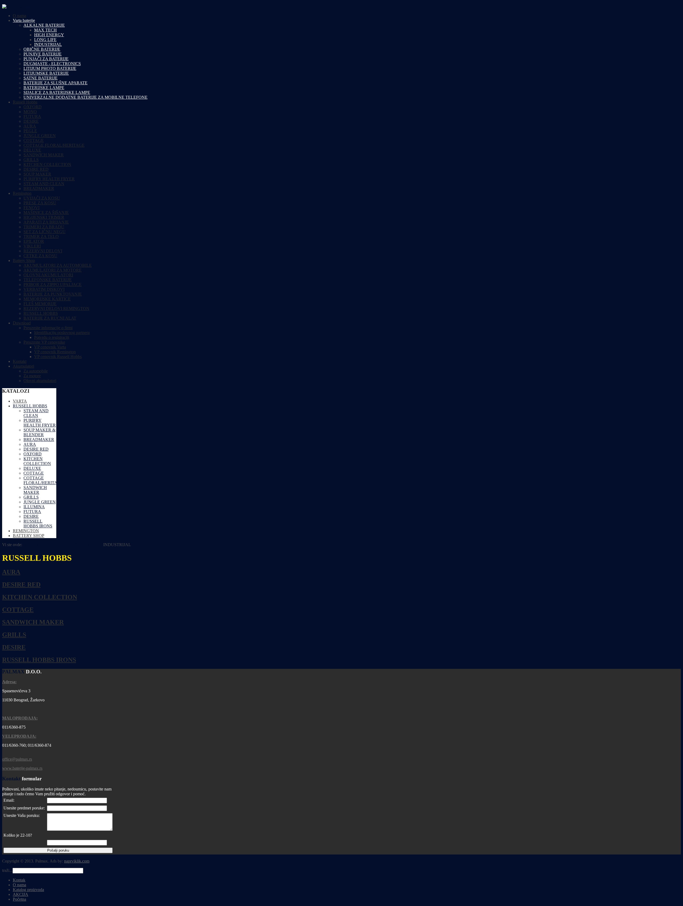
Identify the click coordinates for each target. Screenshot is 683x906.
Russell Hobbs (25, 102)
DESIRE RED (36, 169)
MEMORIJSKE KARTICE (47, 299)
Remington (22, 193)
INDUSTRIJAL (48, 44)
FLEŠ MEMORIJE (40, 303)
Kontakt (19, 361)
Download (22, 323)
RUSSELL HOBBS (40, 313)
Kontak (19, 880)
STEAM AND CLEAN (43, 183)
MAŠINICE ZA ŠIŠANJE (46, 212)
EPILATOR (33, 241)
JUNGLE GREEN (39, 135)
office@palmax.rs (17, 759)
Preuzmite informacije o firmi (48, 327)
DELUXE (32, 150)
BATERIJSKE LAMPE (43, 87)
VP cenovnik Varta (50, 347)
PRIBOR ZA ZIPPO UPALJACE (52, 284)
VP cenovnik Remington (55, 351)
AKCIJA (20, 894)
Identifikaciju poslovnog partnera (62, 332)
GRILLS (31, 159)
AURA (29, 126)
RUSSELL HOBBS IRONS (39, 659)
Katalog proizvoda (28, 889)
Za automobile (35, 371)
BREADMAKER (38, 188)
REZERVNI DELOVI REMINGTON (56, 308)
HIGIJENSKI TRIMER (43, 217)
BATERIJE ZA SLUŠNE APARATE (55, 83)
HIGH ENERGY (49, 35)
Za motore (32, 375)
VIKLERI (32, 246)
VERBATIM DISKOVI (44, 289)
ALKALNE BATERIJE (44, 25)
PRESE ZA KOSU (39, 203)
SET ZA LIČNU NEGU (44, 231)
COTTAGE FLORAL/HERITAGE (54, 145)
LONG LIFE (45, 39)
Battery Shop (24, 260)
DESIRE (31, 121)
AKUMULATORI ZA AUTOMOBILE (57, 265)
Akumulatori (23, 366)
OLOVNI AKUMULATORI (48, 275)
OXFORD (32, 107)
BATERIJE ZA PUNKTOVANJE (52, 294)
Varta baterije (24, 20)
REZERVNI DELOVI (42, 251)
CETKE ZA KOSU (40, 255)
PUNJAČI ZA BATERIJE (46, 59)
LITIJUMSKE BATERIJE (46, 73)
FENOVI (31, 207)
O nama (19, 15)
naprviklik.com (76, 861)
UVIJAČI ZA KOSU (41, 198)
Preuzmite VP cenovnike (44, 342)
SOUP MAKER (37, 174)
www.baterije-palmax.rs (22, 768)
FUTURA (32, 116)
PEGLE (30, 131)
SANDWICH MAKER (43, 155)
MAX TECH (45, 30)
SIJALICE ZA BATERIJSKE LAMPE (56, 92)
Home (28, 544)
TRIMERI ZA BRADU (43, 227)
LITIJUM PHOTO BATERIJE (49, 68)
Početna (19, 899)
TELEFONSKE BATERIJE (47, 279)
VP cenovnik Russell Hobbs (58, 356)
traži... (7, 870)
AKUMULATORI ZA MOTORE (52, 270)
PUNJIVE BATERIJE (42, 54)
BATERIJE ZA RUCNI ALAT (49, 318)
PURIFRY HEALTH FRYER (49, 179)
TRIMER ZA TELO (41, 236)
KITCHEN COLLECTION (47, 164)
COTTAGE (33, 140)
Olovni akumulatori (39, 380)
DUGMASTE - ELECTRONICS (52, 63)
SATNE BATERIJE (40, 78)
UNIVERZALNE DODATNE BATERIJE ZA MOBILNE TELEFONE (85, 97)
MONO (30, 111)
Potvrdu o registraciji (51, 337)
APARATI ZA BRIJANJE (46, 222)
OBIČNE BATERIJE (41, 49)
